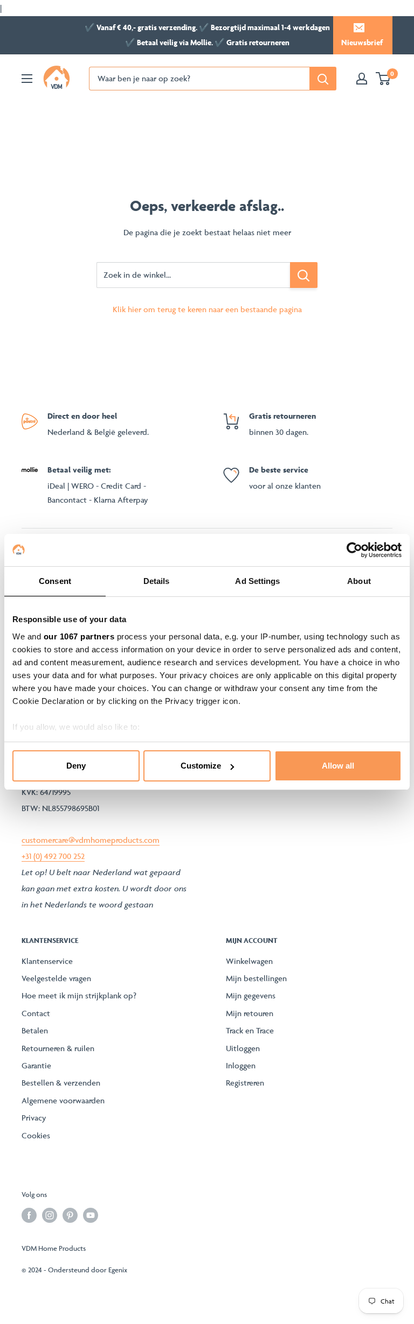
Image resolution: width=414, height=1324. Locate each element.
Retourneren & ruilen (58, 1048)
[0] (383, 78)
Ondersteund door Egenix (87, 1269)
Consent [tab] (55, 581)
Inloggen (241, 1065)
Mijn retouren (249, 1013)
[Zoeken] (322, 78)
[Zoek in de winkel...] (304, 275)
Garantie (36, 1065)
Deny (76, 765)
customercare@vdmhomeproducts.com (91, 840)
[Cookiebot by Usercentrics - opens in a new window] (354, 550)
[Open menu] (27, 78)
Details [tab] (156, 581)
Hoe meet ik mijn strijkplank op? (79, 995)
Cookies (36, 1135)
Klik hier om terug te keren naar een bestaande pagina (207, 309)
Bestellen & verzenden (61, 1082)
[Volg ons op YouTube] (90, 1215)
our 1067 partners (79, 636)
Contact (36, 1013)
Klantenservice (47, 961)
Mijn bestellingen (256, 978)
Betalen (35, 1030)
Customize (201, 765)
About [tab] (359, 581)
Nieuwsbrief (362, 42)
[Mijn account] (361, 78)
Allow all (338, 765)
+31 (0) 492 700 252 (53, 856)
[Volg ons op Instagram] (49, 1215)
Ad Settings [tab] (257, 581)
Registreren (245, 1082)
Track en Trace (250, 1030)
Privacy (34, 1117)
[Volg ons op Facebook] (29, 1215)
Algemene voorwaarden (63, 1100)
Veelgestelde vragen (56, 978)
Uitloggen (243, 1048)
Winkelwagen (249, 961)
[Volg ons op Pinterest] (70, 1215)
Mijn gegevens (250, 995)
